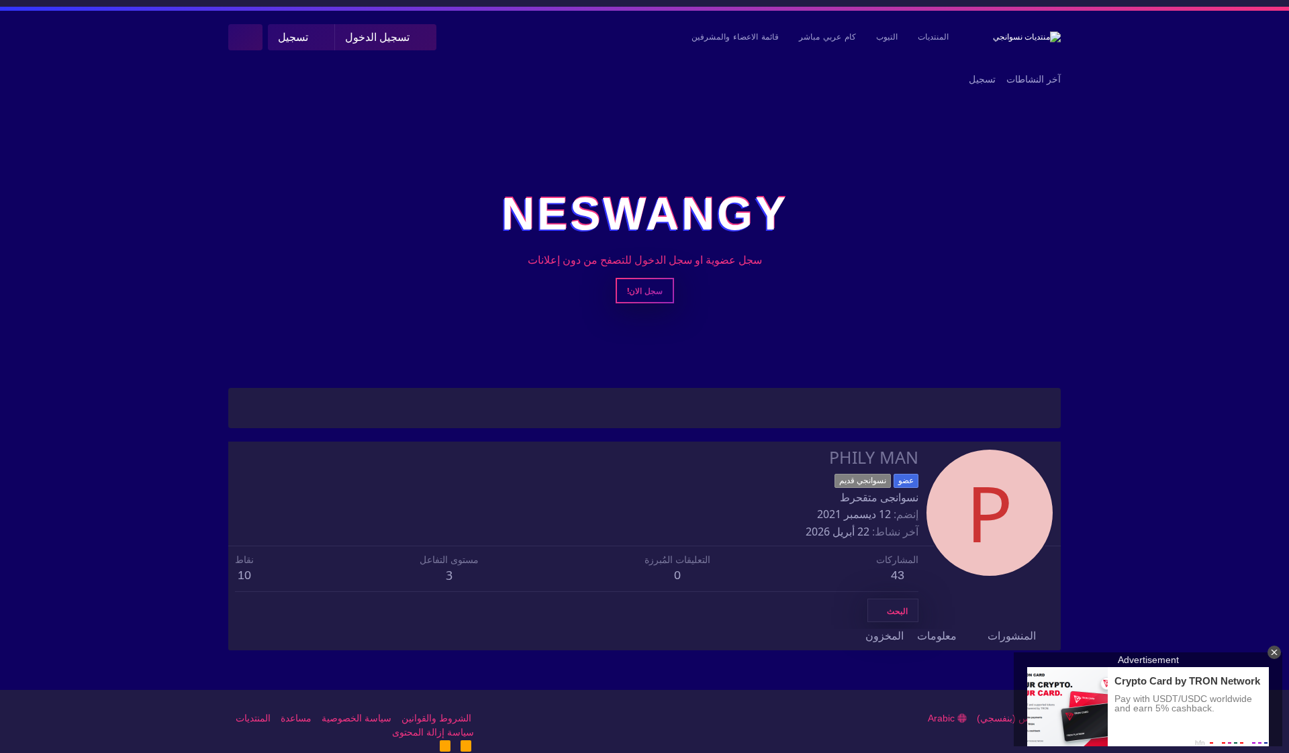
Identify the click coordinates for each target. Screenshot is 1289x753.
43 (897, 575)
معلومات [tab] (937, 636)
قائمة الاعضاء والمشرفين (735, 37)
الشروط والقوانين (436, 718)
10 (244, 575)
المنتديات (933, 37)
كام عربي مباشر (827, 37)
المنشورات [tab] (1012, 636)
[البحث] (245, 37)
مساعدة (296, 718)
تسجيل (982, 79)
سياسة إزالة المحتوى (433, 732)
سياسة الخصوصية (356, 718)
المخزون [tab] (884, 636)
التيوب (887, 37)
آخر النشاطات (1033, 79)
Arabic (942, 718)
